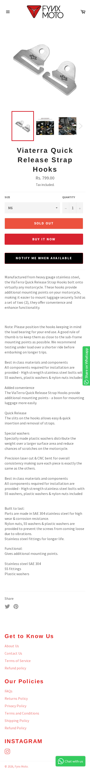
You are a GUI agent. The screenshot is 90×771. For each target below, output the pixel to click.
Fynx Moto (21, 766)
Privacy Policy (15, 705)
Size (7, 197)
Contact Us (13, 653)
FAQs (8, 691)
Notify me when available (44, 258)
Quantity (68, 197)
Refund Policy (15, 728)
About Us (12, 646)
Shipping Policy (17, 720)
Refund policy (15, 668)
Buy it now (44, 239)
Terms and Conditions (22, 713)
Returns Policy (16, 698)
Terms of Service (18, 660)
